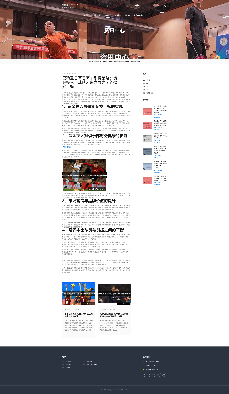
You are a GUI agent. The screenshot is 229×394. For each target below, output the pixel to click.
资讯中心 (118, 15)
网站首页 (87, 15)
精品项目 (108, 15)
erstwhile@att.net (68, 7)
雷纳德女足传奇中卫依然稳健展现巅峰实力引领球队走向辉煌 (160, 123)
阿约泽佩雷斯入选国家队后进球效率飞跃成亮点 (160, 136)
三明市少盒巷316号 (152, 361)
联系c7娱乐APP (139, 15)
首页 (90, 61)
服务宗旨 (127, 15)
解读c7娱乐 (97, 15)
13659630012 (73, 5)
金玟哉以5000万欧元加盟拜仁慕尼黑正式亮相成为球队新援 (160, 178)
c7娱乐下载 (123, 390)
